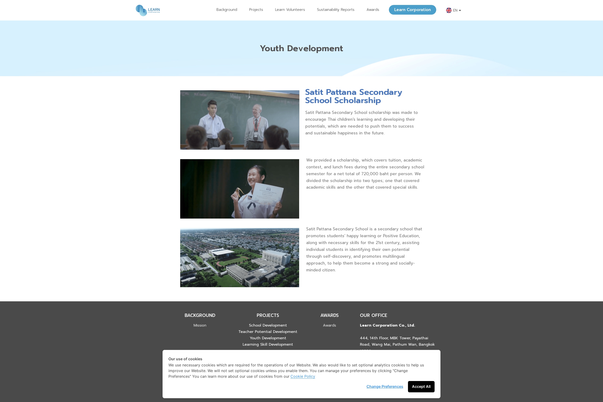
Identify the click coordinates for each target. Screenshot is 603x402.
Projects (256, 9)
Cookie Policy (302, 376)
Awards (373, 9)
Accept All (421, 386)
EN (455, 10)
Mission (200, 325)
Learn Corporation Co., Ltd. (387, 325)
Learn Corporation (412, 10)
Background (226, 9)
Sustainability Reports (335, 9)
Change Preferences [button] (385, 386)
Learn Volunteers (290, 9)
